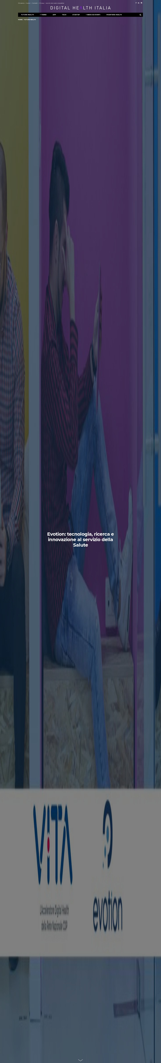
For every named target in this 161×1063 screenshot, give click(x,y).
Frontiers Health (114, 15)
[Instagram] (141, 3)
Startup (76, 15)
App (54, 15)
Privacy (41, 3)
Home (20, 19)
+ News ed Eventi (93, 15)
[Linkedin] (138, 3)
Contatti (35, 3)
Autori (28, 3)
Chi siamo (21, 3)
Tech (64, 15)
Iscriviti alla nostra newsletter (55, 3)
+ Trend (43, 15)
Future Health (27, 15)
